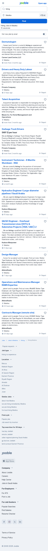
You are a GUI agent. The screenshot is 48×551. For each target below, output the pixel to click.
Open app (42, 3)
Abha (3, 389)
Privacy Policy (7, 537)
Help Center (6, 480)
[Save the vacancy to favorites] (45, 42)
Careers (5, 476)
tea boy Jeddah (7, 431)
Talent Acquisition (11, 99)
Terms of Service (8, 532)
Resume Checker (8, 514)
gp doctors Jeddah (8, 441)
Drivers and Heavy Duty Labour (17, 69)
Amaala (4, 382)
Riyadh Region (7, 379)
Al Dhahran (6, 385)
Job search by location (10, 422)
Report (43, 63)
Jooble (16, 546)
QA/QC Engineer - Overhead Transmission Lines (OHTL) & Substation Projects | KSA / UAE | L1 (19, 224)
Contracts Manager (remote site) (18, 312)
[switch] (44, 34)
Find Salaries (6, 510)
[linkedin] (20, 522)
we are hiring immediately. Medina (14, 404)
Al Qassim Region (8, 373)
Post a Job (6, 497)
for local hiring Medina (10, 410)
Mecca (4, 363)
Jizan (4, 392)
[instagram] (9, 522)
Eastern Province (8, 376)
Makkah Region (7, 367)
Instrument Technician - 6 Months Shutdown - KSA (18, 161)
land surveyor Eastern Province (13, 444)
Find (24, 21)
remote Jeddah (7, 434)
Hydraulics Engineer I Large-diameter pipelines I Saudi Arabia (20, 192)
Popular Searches (8, 506)
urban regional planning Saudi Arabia (14, 437)
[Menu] (3, 3)
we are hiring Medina (9, 407)
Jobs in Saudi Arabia (9, 483)
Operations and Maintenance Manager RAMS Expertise (21, 283)
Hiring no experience (9, 354)
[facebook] (4, 522)
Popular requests (8, 346)
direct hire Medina (8, 401)
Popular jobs (6, 419)
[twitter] (15, 522)
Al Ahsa (4, 370)
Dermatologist (9, 42)
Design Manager (10, 254)
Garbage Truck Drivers (13, 129)
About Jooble (7, 472)
